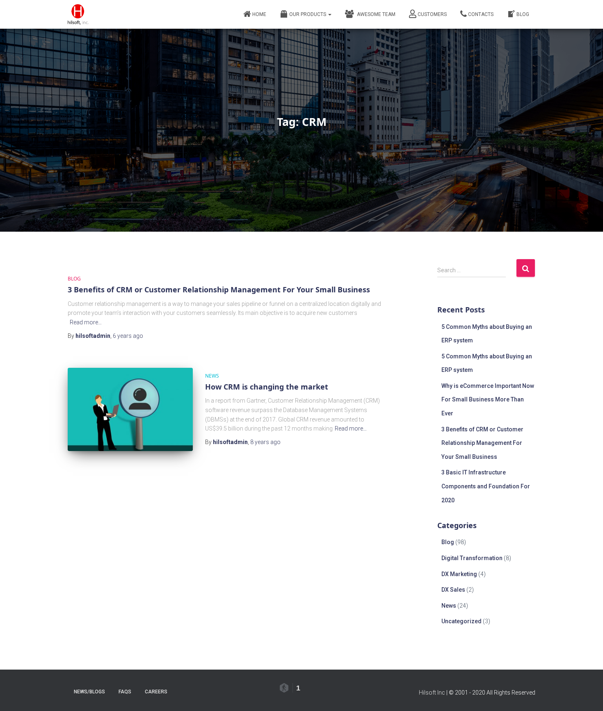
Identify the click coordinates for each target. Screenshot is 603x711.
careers (156, 692)
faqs (125, 692)
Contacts (480, 14)
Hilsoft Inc (432, 692)
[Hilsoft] (78, 14)
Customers (432, 14)
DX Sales (453, 589)
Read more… (86, 322)
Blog (522, 14)
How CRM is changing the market (266, 387)
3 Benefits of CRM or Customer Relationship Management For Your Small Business (219, 289)
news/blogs (89, 692)
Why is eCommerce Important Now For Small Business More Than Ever (487, 400)
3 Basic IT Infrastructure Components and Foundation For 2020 (485, 486)
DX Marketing (459, 574)
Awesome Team (374, 14)
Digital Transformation (471, 558)
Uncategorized (461, 621)
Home (259, 14)
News (212, 375)
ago (128, 336)
